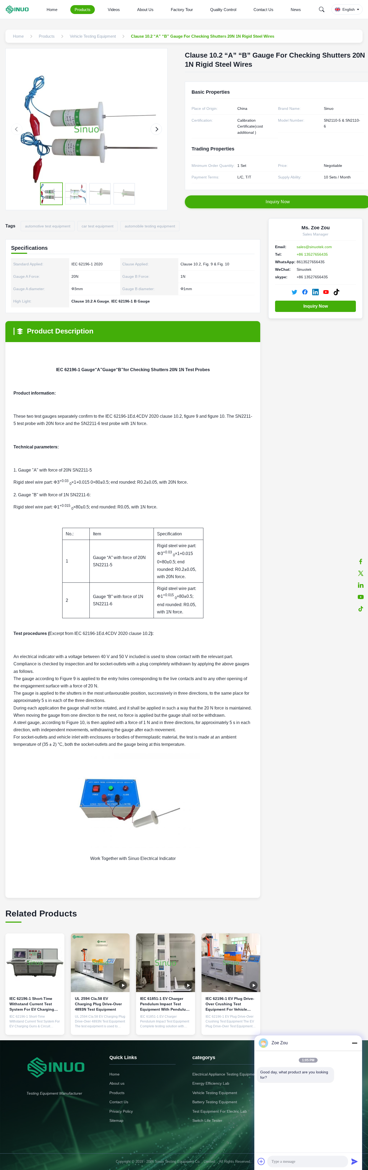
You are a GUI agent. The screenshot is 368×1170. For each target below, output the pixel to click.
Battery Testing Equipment (214, 1102)
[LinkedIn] (361, 585)
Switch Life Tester (207, 1120)
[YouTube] (361, 597)
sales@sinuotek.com (314, 247)
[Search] (321, 9)
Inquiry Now (315, 306)
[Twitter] (361, 573)
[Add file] (261, 1161)
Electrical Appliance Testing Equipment (225, 1074)
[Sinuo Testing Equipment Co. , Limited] (18, 9)
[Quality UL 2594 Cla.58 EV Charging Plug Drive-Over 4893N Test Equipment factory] (100, 962)
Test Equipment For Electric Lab (219, 1111)
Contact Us (263, 9)
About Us (145, 9)
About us (116, 1083)
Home (52, 9)
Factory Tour (182, 9)
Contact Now (35, 1026)
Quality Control (223, 9)
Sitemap (116, 1120)
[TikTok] (361, 609)
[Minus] (354, 1043)
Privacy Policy (121, 1111)
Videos (114, 9)
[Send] (354, 1161)
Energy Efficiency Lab (210, 1083)
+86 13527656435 (312, 254)
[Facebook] (361, 561)
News (296, 9)
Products (83, 9)
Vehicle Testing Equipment (214, 1093)
